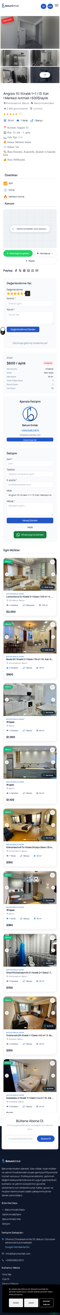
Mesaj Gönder (30, 520)
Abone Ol (46, 1138)
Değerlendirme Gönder (23, 329)
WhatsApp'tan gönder (19, 253)
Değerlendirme (15, 289)
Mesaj (10, 501)
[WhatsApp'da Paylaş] (32, 270)
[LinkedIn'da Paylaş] (28, 270)
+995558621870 (15, 1260)
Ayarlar (31, 1303)
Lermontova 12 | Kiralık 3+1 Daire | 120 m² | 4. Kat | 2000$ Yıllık (30, 596)
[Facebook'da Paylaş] (15, 270)
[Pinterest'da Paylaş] (24, 270)
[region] (30, 231)
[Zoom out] (52, 218)
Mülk (9, 490)
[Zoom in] (52, 213)
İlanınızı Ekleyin (10, 1283)
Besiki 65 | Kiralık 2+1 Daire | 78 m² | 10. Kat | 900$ (30, 659)
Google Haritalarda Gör (17, 1247)
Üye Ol (5, 1279)
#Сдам (10, 722)
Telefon (11, 469)
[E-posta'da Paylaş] (36, 270)
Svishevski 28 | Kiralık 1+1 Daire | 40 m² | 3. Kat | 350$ (30, 1035)
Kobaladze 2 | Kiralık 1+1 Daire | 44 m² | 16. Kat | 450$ (30, 1098)
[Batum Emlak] (10, 5)
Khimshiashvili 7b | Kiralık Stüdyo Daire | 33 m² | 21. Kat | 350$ (30, 847)
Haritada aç (45, 253)
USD (50, 6)
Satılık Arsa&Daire (11, 1214)
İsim (9, 459)
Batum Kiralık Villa (11, 1219)
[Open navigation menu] (55, 5)
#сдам (10, 784)
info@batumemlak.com (18, 1253)
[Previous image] (7, 574)
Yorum (10, 309)
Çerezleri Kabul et (46, 1303)
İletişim (6, 1223)
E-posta (11, 480)
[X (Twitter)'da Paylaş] (20, 270)
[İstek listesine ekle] (52, 561)
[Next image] (53, 574)
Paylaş (31, 261)
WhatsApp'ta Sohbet (32, 534)
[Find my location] (52, 224)
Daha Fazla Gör (30, 440)
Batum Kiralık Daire (44, 103)
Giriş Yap (6, 1274)
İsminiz (11, 298)
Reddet (16, 1303)
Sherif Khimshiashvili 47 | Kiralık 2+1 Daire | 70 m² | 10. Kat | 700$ (30, 972)
